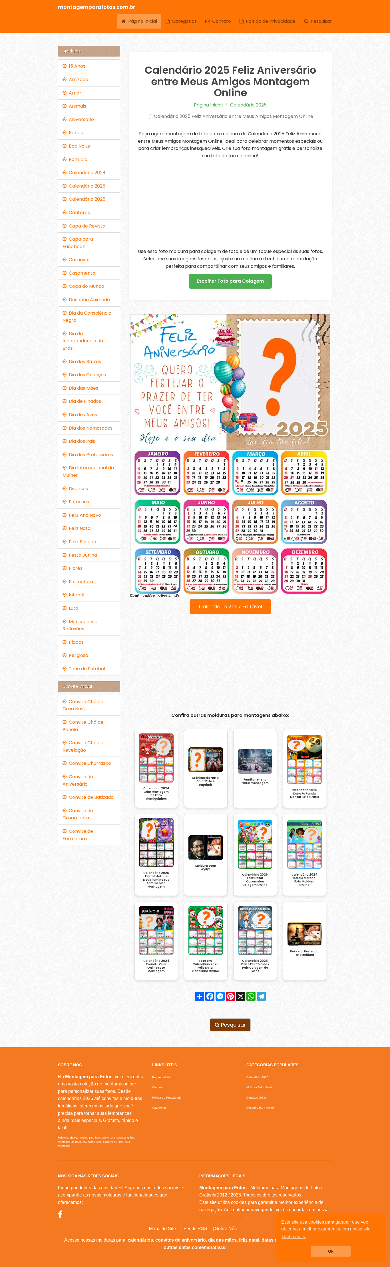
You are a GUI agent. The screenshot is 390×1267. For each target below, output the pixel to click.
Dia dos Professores (90, 454)
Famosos (78, 501)
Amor (74, 93)
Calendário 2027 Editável (230, 606)
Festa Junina (82, 555)
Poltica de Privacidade (269, 21)
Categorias (183, 21)
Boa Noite (78, 146)
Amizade (77, 79)
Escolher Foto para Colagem (230, 281)
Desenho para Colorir (260, 1107)
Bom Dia (77, 159)
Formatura (80, 581)
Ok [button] (330, 1251)
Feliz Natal (79, 528)
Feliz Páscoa (81, 541)
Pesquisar (320, 21)
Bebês (75, 132)
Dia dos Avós (82, 414)
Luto (72, 608)
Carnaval (78, 259)
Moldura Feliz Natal (259, 1087)
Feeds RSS (195, 1228)
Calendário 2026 (86, 199)
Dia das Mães (82, 388)
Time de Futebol (86, 668)
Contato (220, 21)
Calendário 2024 (86, 172)
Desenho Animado (88, 299)
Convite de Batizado (90, 797)
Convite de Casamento (78, 814)
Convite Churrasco (89, 763)
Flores (75, 568)
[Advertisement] (230, 204)
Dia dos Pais (81, 441)
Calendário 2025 (248, 105)
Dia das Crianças (86, 374)
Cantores (78, 212)
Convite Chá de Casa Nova (83, 705)
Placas (75, 642)
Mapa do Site (162, 1228)
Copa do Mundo (85, 286)
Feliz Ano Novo (84, 515)
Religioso (77, 655)
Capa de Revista (86, 226)
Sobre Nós (226, 1228)
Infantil (75, 595)
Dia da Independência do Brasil (83, 340)
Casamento (81, 273)
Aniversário (80, 119)
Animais (76, 106)
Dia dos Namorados (89, 428)
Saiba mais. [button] (294, 1236)
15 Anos (76, 66)
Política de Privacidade (222, 1216)
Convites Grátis (256, 1097)
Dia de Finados (84, 401)
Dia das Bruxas (84, 361)
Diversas (77, 488)
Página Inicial (141, 21)
